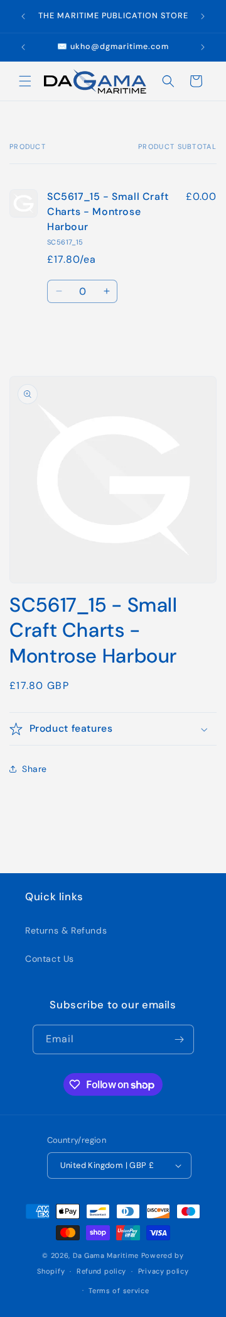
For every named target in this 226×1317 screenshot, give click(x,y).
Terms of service (119, 1290)
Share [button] (34, 768)
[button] (25, 81)
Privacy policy (163, 1271)
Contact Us (49, 958)
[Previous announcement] (23, 16)
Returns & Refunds (66, 930)
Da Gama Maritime (106, 1255)
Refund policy (101, 1271)
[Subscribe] (179, 1039)
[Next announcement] (203, 16)
